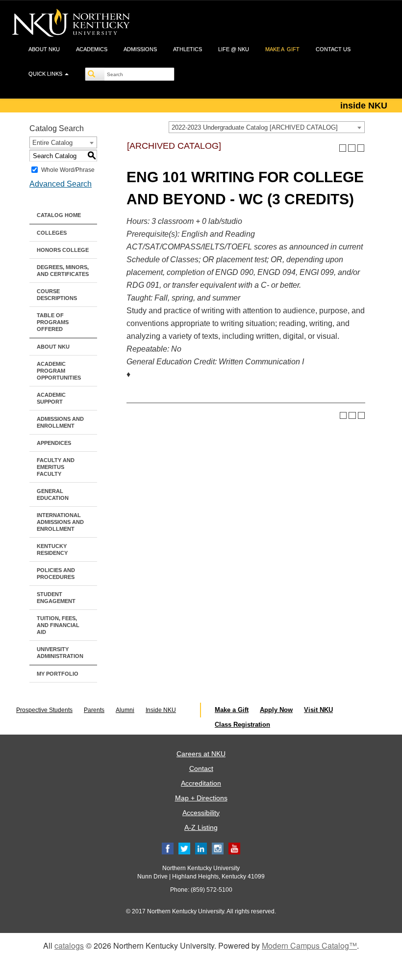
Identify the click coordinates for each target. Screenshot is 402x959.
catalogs (69, 945)
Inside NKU (161, 710)
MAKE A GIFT (282, 49)
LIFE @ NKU (233, 49)
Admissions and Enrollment (60, 422)
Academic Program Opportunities (59, 371)
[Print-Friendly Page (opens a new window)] (351, 148)
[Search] (95, 74)
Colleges (52, 233)
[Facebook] (167, 848)
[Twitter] (184, 848)
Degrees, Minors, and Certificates (63, 270)
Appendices (54, 443)
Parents (94, 710)
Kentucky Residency (52, 549)
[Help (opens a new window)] (361, 148)
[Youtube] (234, 848)
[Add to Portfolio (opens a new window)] (343, 148)
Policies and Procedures (56, 573)
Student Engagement (56, 597)
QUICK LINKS (46, 74)
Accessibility (201, 813)
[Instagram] (217, 848)
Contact (201, 768)
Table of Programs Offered (53, 322)
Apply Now (276, 709)
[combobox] (267, 127)
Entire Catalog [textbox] (52, 142)
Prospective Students (44, 710)
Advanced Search (60, 184)
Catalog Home (59, 215)
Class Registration (242, 724)
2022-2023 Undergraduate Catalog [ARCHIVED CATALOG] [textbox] (255, 127)
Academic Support (51, 398)
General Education (53, 494)
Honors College (63, 250)
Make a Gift (232, 709)
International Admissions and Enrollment (60, 522)
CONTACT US (333, 49)
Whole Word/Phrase (68, 169)
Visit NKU (318, 709)
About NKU (53, 347)
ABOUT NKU (44, 49)
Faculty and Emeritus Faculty (56, 467)
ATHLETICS (187, 49)
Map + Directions (201, 798)
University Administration (60, 652)
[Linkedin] (201, 848)
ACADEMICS (91, 49)
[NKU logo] (71, 24)
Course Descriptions (57, 294)
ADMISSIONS (140, 49)
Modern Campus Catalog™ (309, 945)
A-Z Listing (201, 827)
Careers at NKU (201, 754)
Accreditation (201, 783)
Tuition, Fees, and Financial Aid (58, 625)
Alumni (125, 710)
